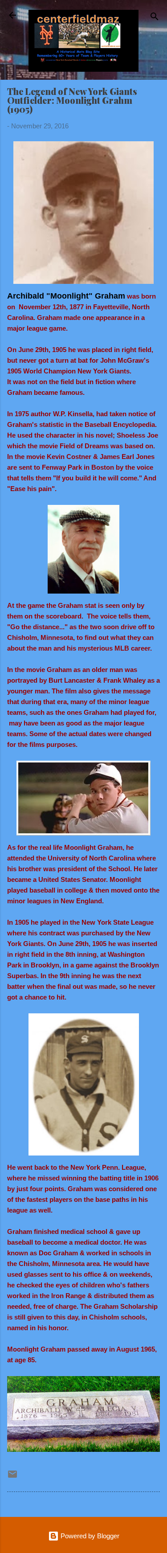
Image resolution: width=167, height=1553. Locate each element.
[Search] (154, 18)
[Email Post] (12, 1477)
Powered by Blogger (89, 1536)
